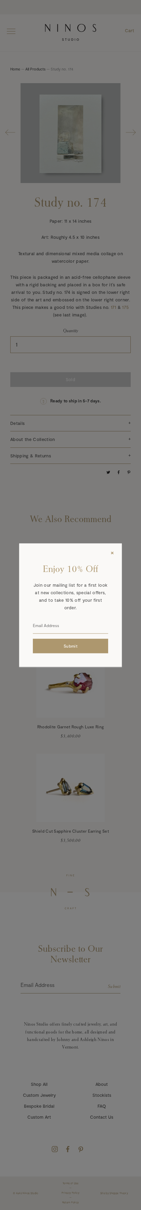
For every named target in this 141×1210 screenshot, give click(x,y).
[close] (112, 553)
